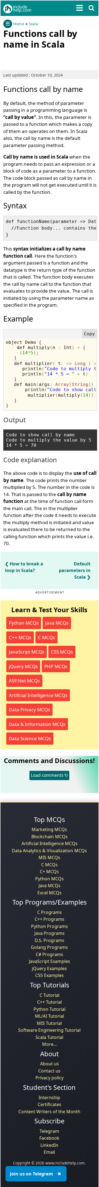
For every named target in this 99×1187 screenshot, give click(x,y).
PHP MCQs (55, 666)
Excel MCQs (49, 893)
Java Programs (49, 933)
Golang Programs (49, 947)
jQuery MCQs (23, 666)
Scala (33, 23)
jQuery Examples (49, 968)
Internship (49, 1098)
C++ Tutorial (49, 1002)
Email (49, 1152)
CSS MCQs (62, 652)
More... (49, 1044)
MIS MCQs (49, 857)
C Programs (49, 912)
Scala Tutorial (49, 1037)
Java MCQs (56, 623)
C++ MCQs (20, 637)
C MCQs (46, 637)
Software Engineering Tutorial (49, 1030)
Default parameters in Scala (74, 570)
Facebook (49, 1138)
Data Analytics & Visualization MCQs (49, 851)
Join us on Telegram (31, 1174)
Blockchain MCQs (49, 837)
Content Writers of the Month (49, 1112)
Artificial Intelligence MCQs (38, 695)
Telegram (49, 1131)
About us (49, 1064)
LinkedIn (49, 1145)
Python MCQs (23, 623)
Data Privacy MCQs (29, 709)
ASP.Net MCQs (24, 680)
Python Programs (49, 926)
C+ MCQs (49, 872)
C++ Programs (49, 919)
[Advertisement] (47, 59)
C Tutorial (49, 995)
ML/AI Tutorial (49, 1016)
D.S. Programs (49, 940)
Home (18, 23)
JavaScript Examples (49, 961)
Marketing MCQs (49, 829)
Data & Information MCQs (37, 724)
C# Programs (49, 954)
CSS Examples (49, 975)
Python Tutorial (49, 1009)
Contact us (49, 1071)
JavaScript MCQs (26, 652)
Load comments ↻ (49, 775)
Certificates (49, 1104)
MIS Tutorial (49, 1023)
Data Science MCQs (30, 738)
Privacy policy (49, 1078)
